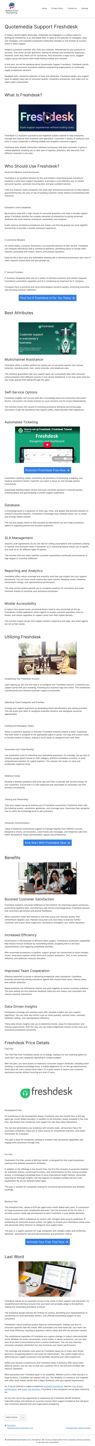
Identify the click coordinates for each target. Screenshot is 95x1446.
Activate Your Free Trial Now (45, 1242)
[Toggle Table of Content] (21, 1418)
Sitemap (84, 8)
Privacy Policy (57, 8)
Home (44, 8)
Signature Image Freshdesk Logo (20, 1428)
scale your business (31, 1389)
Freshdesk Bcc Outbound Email (78, 1428)
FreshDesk (11, 1425)
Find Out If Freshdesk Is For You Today (45, 298)
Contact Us (72, 8)
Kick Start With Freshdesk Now (45, 842)
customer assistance (53, 1386)
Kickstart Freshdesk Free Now (45, 470)
